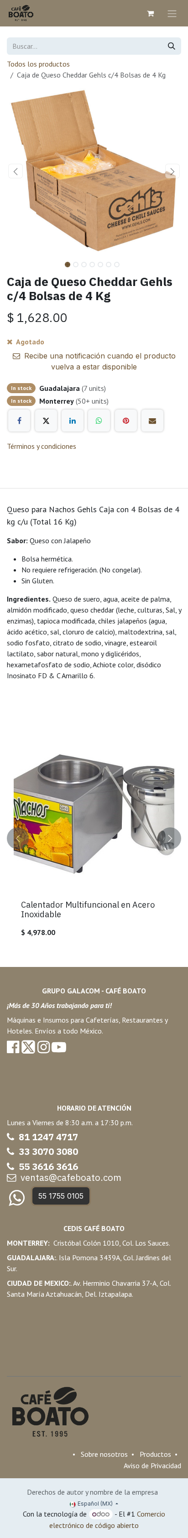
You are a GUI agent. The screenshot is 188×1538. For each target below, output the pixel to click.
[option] (94, 838)
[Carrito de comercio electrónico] (150, 13)
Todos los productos (38, 63)
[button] (15, 171)
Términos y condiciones (41, 446)
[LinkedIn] (73, 420)
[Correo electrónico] (152, 420)
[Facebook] (19, 420)
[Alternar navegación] (172, 13)
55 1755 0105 (61, 1195)
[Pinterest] (126, 420)
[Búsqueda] (171, 46)
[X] (46, 420)
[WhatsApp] (99, 420)
